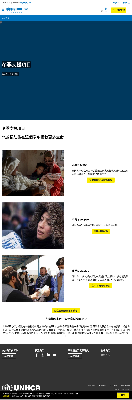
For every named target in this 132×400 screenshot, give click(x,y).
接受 (123, 395)
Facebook (36, 355)
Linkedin (48, 355)
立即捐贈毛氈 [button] (101, 231)
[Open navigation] (3, 10)
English (116, 2)
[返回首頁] (15, 10)
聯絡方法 (105, 354)
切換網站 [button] (24, 2)
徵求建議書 (125, 385)
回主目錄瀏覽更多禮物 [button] (66, 310)
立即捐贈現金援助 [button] (101, 285)
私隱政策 (102, 385)
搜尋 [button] (102, 11)
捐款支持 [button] (120, 10)
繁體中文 (126, 2)
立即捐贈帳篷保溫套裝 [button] (100, 180)
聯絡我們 (91, 385)
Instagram (42, 355)
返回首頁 (5, 18)
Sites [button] (105, 11)
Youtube (54, 355)
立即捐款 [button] (9, 355)
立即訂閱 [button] (74, 355)
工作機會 (113, 385)
